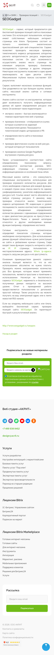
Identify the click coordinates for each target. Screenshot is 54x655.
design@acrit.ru (11, 435)
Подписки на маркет (12, 519)
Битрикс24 (8, 511)
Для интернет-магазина (14, 547)
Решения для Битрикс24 (14, 571)
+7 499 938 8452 (11, 428)
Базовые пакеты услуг (13, 463)
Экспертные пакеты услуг (15, 476)
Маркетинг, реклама (12, 559)
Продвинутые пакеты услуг (16, 471)
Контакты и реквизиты (13, 629)
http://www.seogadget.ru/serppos (19, 326)
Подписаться (27, 608)
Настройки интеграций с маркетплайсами (23, 459)
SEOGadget (8, 29)
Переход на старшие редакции (17, 484)
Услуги (6, 575)
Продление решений (13, 488)
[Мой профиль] (43, 5)
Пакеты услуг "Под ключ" (14, 467)
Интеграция (8, 555)
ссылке (35, 382)
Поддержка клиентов (13, 567)
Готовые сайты (10, 543)
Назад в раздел (10, 334)
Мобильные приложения (14, 563)
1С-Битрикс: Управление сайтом (18, 507)
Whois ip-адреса (42, 251)
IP (9, 248)
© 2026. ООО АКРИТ (12, 624)
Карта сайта (8, 633)
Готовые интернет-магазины (16, 539)
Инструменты (9, 551)
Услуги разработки (12, 455)
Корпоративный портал (14, 515)
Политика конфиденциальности (18, 637)
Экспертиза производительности (19, 480)
